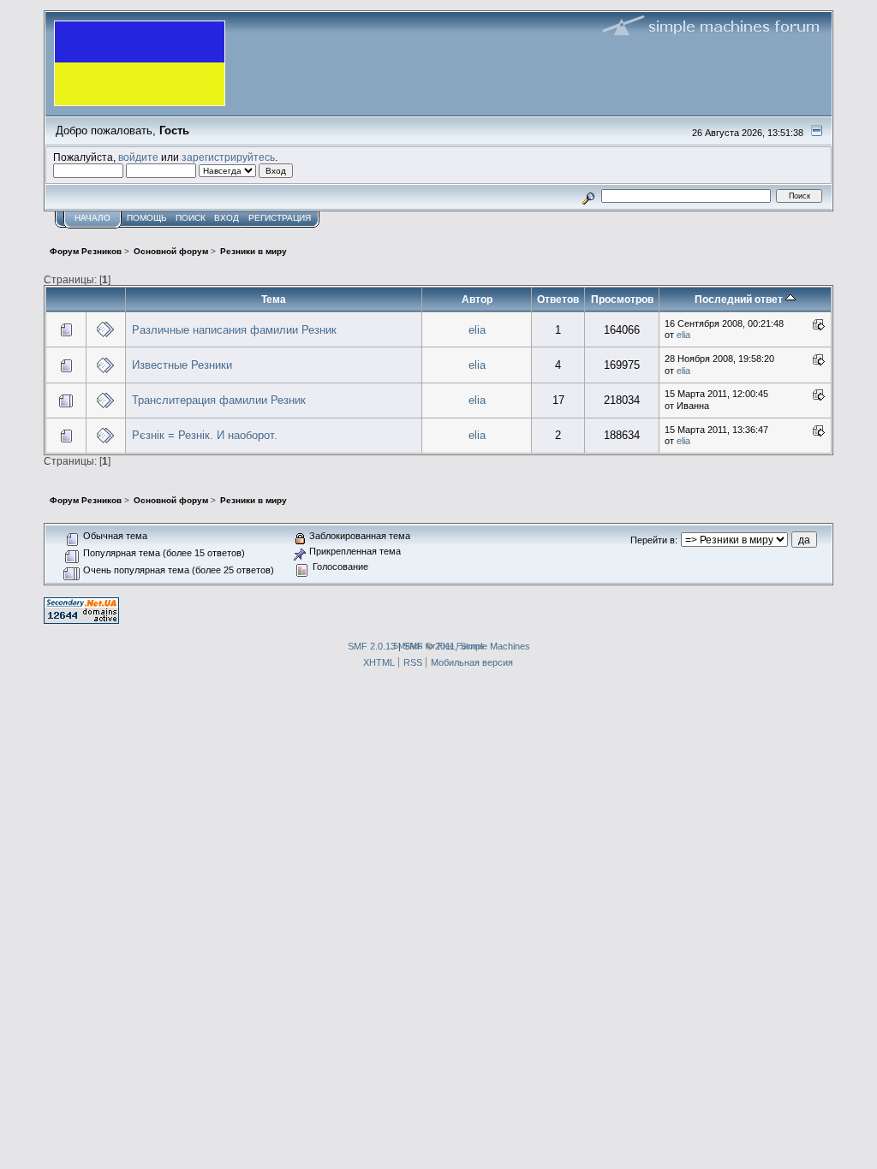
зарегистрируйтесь (228, 157)
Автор (477, 299)
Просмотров (622, 299)
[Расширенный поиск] (589, 195)
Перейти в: (653, 540)
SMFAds (408, 645)
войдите (138, 157)
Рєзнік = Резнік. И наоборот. (204, 435)
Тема (273, 299)
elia (477, 329)
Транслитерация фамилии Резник (219, 400)
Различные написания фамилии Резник (234, 329)
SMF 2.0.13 (372, 646)
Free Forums (461, 645)
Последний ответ (740, 299)
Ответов (558, 299)
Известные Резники (182, 365)
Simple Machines (495, 646)
